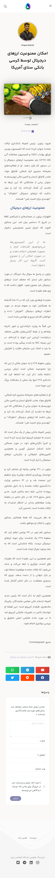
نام (42, 741)
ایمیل (41, 755)
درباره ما (33, 838)
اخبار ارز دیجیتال (27, 657)
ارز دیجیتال (14, 657)
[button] (42, 670)
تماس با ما (22, 838)
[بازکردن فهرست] (50, 6)
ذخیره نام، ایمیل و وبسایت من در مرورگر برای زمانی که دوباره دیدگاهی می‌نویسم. (26, 786)
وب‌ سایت (40, 769)
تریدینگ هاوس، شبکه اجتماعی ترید (27, 857)
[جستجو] (5, 6)
